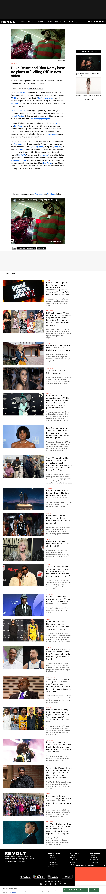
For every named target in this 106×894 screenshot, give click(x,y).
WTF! (14, 98)
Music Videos (31, 248)
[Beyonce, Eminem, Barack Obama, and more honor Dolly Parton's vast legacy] (23, 353)
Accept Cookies (94, 890)
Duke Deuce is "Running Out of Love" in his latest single (87, 74)
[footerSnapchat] (50, 885)
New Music (14, 63)
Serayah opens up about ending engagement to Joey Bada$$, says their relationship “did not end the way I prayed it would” (58, 571)
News (56, 21)
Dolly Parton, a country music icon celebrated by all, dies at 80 (57, 543)
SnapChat (94, 21)
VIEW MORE (88, 99)
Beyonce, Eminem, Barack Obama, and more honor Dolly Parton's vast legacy (58, 347)
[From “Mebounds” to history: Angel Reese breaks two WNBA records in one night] (23, 524)
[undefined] (88, 63)
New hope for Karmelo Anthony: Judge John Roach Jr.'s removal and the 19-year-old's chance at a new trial (58, 801)
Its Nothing (43, 155)
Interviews (49, 456)
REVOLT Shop (94, 862)
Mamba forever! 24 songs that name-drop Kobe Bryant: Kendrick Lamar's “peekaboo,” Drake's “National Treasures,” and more (58, 715)
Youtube (103, 22)
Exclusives (50, 21)
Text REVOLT (94, 860)
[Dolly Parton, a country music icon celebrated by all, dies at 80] (23, 549)
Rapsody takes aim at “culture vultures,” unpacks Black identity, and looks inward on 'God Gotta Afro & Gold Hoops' (58, 747)
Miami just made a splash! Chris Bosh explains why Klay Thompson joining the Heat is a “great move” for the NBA (58, 654)
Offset (41, 147)
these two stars (52, 134)
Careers (72, 864)
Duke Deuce (22, 93)
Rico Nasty (15, 103)
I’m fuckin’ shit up (17, 116)
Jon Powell (16, 88)
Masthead (72, 857)
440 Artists (51, 867)
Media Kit (72, 862)
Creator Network (53, 864)
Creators (62, 21)
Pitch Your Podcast (53, 862)
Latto (21, 149)
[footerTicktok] (46, 885)
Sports (48, 393)
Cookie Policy (13, 892)
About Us (72, 855)
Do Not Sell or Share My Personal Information (75, 890)
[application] (90, 876)
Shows (23, 21)
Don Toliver (47, 163)
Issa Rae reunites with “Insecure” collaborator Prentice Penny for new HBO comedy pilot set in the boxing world (57, 433)
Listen (34, 21)
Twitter (100, 21)
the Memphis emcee (46, 98)
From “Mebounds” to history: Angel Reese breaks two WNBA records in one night (58, 519)
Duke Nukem (18, 144)
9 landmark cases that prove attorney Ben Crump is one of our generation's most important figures (58, 600)
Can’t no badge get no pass (40, 119)
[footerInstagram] (41, 885)
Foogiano (57, 147)
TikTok (91, 21)
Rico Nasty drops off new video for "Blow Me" (88, 95)
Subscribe (70, 21)
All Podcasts (51, 857)
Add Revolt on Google (36, 88)
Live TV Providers (53, 860)
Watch (28, 21)
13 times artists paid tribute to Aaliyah (55, 371)
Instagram (89, 21)
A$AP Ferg (34, 147)
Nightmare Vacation (18, 160)
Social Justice (41, 21)
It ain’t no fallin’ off (18, 111)
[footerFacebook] (55, 885)
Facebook (97, 21)
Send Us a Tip (74, 860)
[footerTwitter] (60, 885)
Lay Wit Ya (22, 155)
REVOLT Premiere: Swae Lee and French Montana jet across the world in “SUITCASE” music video (57, 494)
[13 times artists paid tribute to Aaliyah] (23, 378)
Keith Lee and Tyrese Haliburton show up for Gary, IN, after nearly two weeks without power (57, 625)
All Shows (51, 855)
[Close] (103, 890)
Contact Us (93, 857)
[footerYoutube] (65, 885)
